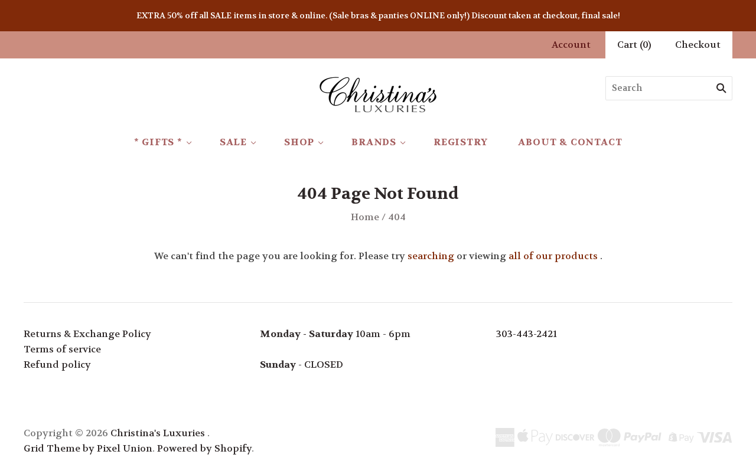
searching (431, 256)
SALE (233, 142)
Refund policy (57, 364)
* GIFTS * (158, 142)
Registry (460, 142)
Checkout (698, 44)
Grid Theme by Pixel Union (88, 448)
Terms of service (62, 349)
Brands (373, 142)
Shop (299, 142)
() (634, 44)
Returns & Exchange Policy (87, 334)
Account (571, 44)
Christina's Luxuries (157, 433)
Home (365, 217)
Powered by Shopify (204, 448)
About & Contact (570, 142)
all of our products (553, 256)
